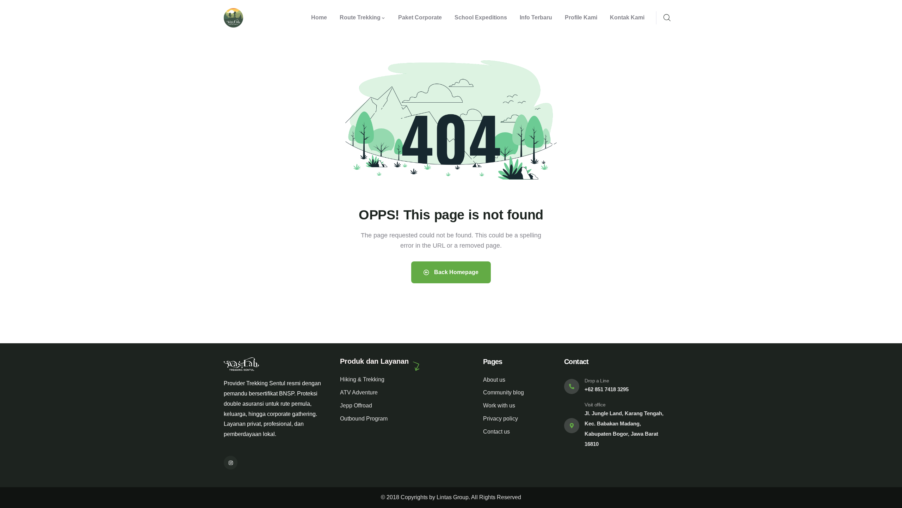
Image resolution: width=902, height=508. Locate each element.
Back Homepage (455, 272)
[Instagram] (230, 463)
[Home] (233, 18)
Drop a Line (597, 380)
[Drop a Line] (571, 386)
